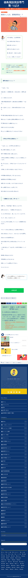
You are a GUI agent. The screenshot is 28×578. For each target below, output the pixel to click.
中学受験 (24, 554)
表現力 (23, 567)
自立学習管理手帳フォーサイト (14, 504)
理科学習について (14, 494)
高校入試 (17, 569)
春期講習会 (8, 567)
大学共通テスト (14, 454)
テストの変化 (11, 554)
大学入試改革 (16, 561)
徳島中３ (8, 565)
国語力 (9, 559)
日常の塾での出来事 (14, 487)
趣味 (14, 517)
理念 (4, 407)
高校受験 (22, 569)
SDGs (14, 421)
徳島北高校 (13, 565)
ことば (3, 552)
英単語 (19, 567)
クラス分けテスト (16, 552)
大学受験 (3, 563)
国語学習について (14, 447)
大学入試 (10, 561)
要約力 (14, 510)
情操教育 (23, 565)
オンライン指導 (9, 552)
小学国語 (22, 563)
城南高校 (14, 559)
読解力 (14, 513)
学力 (8, 563)
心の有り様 (14, 474)
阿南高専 (14, 523)
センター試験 (23, 552)
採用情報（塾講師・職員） (9, 413)
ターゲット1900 (4, 554)
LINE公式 (14, 290)
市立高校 (3, 565)
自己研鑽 (14, 500)
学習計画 (12, 563)
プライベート (14, 438)
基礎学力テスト (14, 451)
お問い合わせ (6, 410)
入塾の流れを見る (9, 325)
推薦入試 (3, 567)
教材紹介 (14, 480)
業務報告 (14, 490)
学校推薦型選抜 (14, 471)
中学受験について (4, 12)
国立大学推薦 (4, 559)
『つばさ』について (14, 424)
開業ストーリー (14, 520)
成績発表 (14, 477)
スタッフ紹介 (14, 434)
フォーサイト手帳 (18, 554)
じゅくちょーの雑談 (14, 428)
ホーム (4, 401)
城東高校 (19, 559)
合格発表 (14, 444)
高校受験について (14, 527)
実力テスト (17, 563)
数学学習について (14, 484)
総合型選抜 (14, 497)
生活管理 (14, 567)
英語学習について (14, 507)
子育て (14, 461)
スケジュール (6, 404)
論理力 (8, 569)
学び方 (14, 467)
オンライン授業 (14, 431)
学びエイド (14, 464)
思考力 (19, 565)
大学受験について (14, 457)
